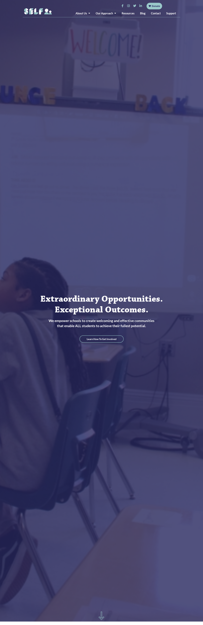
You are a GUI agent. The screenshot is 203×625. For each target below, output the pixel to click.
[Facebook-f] (122, 6)
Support (171, 13)
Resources (128, 13)
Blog (142, 13)
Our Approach (104, 13)
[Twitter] (135, 6)
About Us (81, 13)
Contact (156, 13)
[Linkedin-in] (141, 6)
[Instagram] (129, 6)
